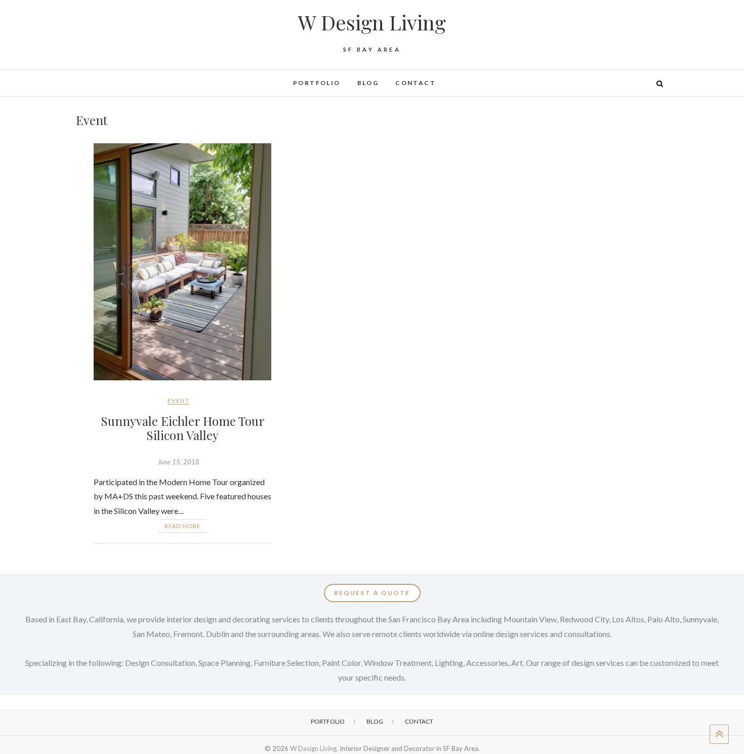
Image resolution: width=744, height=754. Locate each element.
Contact (415, 83)
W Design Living (372, 22)
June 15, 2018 (178, 462)
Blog (368, 83)
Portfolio (317, 83)
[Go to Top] (719, 734)
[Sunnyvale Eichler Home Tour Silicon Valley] (182, 261)
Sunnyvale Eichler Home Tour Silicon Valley (183, 428)
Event (179, 401)
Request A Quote (372, 593)
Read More (182, 526)
